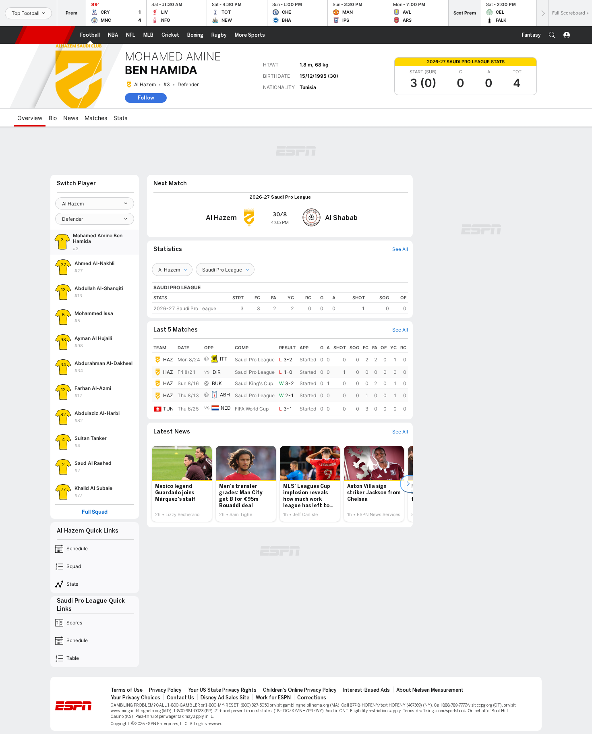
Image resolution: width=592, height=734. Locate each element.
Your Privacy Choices (135, 698)
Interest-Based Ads (366, 690)
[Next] (542, 13)
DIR (217, 372)
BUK (217, 383)
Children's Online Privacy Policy (300, 690)
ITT (224, 359)
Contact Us (180, 698)
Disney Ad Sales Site (225, 698)
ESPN (45, 35)
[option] (182, 484)
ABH (225, 395)
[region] (313, 303)
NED (226, 408)
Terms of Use (127, 690)
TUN (168, 409)
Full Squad (95, 512)
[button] (552, 35)
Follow (146, 98)
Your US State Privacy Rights (222, 690)
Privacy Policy (165, 690)
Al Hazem (145, 84)
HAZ (168, 360)
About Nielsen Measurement (430, 690)
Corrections (311, 698)
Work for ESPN (273, 698)
